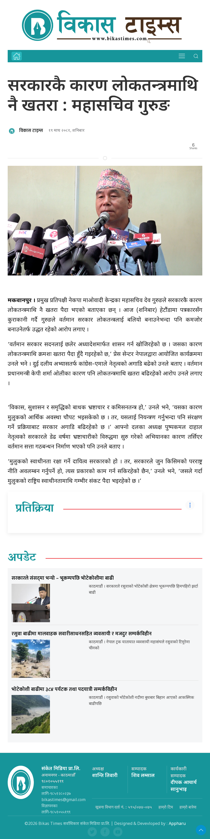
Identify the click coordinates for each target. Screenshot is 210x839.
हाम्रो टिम (166, 807)
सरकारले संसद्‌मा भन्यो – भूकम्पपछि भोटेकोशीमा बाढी (63, 578)
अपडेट (22, 558)
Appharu (177, 824)
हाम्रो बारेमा (188, 807)
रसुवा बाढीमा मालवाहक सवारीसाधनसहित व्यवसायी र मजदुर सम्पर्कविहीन (82, 633)
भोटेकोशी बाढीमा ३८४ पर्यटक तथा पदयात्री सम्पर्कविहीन (64, 689)
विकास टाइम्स (31, 131)
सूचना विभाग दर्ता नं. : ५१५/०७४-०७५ (123, 807)
